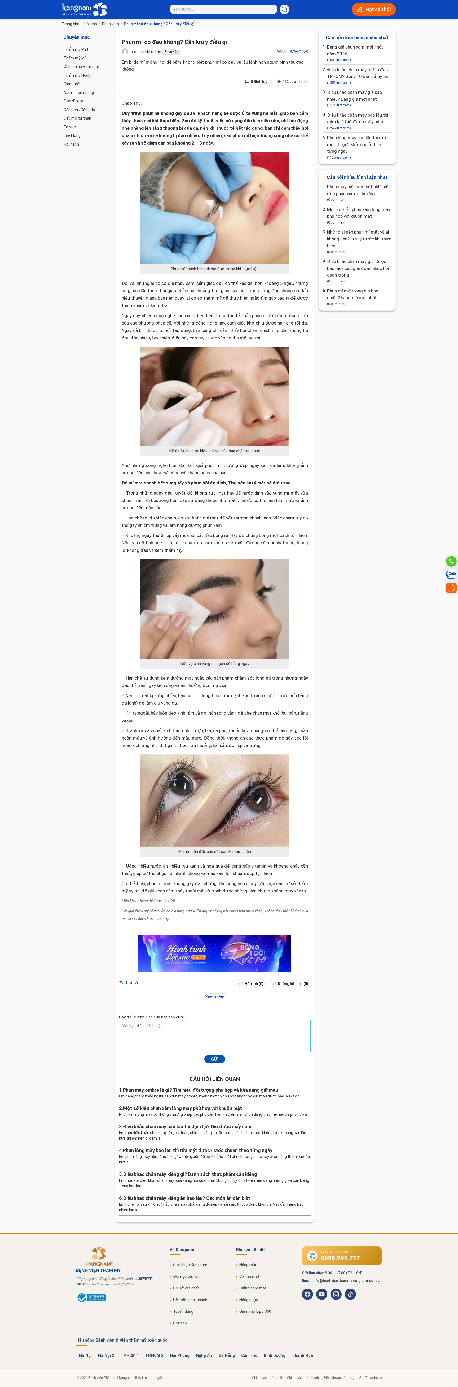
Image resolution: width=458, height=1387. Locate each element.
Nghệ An (204, 1355)
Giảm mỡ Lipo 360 (255, 1311)
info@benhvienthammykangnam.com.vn (347, 1281)
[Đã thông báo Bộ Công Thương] (91, 1302)
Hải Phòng (180, 1355)
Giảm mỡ (72, 83)
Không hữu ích (292, 984)
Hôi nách (71, 144)
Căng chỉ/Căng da (79, 109)
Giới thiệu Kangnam (190, 1264)
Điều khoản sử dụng (339, 1378)
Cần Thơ (249, 1355)
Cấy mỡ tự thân (77, 118)
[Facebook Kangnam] (307, 1294)
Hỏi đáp (90, 24)
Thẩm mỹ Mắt (76, 49)
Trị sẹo (70, 127)
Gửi (215, 1059)
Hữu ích (253, 984)
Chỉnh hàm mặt (252, 1288)
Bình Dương (274, 1355)
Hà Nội (85, 1355)
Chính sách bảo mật (267, 1378)
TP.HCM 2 (154, 1355)
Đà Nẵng (226, 1355)
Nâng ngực (248, 1299)
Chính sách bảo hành (303, 1378)
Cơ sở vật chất (186, 1288)
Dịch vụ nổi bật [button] (250, 1249)
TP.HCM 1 (130, 1355)
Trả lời (131, 982)
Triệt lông (72, 135)
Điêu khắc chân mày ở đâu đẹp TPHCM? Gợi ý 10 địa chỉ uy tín (357, 76)
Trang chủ (70, 24)
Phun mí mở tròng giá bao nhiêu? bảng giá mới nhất (352, 297)
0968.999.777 (340, 1258)
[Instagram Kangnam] (336, 1294)
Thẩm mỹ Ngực (77, 75)
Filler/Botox (74, 101)
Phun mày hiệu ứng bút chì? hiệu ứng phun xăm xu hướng (359, 193)
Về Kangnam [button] (182, 1249)
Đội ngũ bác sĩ (186, 1276)
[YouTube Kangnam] (321, 1294)
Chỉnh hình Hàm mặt (81, 66)
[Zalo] (451, 574)
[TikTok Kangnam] (350, 1294)
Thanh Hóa (302, 1355)
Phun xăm (110, 24)
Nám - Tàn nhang (79, 92)
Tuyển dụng (183, 1311)
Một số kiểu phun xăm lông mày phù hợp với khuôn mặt (358, 215)
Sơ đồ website (370, 1378)
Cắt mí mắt (249, 1276)
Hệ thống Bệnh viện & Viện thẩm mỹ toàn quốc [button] (122, 1340)
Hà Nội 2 (106, 1355)
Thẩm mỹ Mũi (75, 58)
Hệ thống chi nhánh (190, 1299)
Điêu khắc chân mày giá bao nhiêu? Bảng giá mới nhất (354, 98)
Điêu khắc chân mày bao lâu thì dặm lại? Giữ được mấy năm (357, 121)
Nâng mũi (247, 1264)
